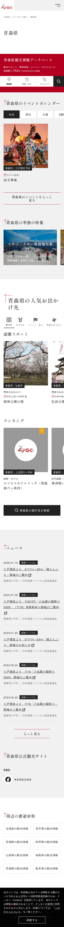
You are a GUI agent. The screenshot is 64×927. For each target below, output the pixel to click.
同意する (32, 920)
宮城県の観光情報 (17, 842)
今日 (11, 114)
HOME (7, 17)
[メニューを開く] (57, 5)
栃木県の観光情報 (47, 868)
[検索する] (58, 81)
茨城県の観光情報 (17, 868)
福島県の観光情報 (47, 855)
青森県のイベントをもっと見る (32, 198)
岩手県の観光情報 (47, 828)
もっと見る (31, 733)
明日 (28, 114)
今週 (45, 114)
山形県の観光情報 (17, 855)
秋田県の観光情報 (47, 842)
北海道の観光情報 (17, 828)
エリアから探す (20, 17)
